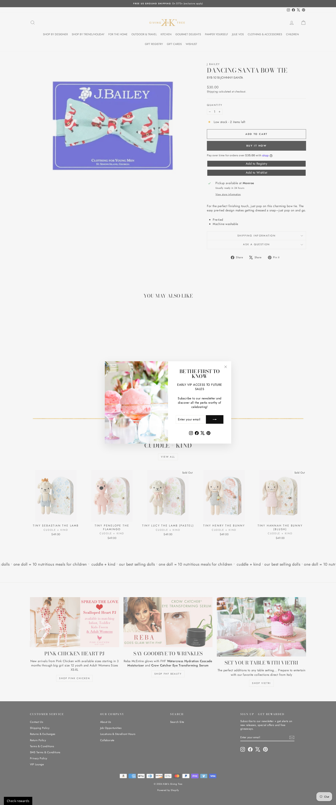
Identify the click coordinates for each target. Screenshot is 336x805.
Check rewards (18, 801)
